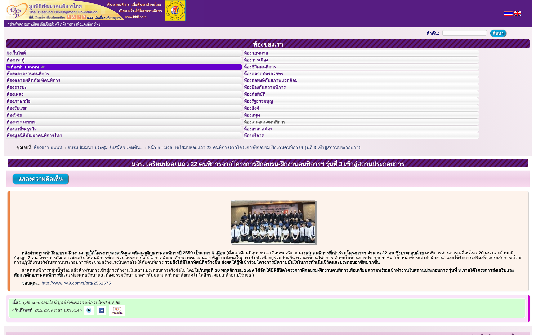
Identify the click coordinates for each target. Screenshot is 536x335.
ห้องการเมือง (259, 64)
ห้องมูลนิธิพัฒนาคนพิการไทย (40, 167)
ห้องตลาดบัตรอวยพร (268, 82)
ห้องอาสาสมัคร (262, 158)
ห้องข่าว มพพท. (30, 73)
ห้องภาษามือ (22, 120)
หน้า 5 (154, 180)
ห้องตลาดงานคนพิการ (33, 82)
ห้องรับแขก (20, 129)
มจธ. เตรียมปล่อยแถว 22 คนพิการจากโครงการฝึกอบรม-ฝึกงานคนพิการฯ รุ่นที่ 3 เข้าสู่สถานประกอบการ (262, 180)
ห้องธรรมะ (20, 101)
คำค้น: (432, 33)
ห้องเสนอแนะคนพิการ (270, 148)
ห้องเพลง (18, 111)
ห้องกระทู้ (18, 64)
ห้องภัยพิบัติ (258, 111)
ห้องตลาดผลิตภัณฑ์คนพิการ (39, 92)
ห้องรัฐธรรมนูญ (262, 120)
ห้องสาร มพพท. (25, 148)
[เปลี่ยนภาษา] (508, 12)
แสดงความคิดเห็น (40, 211)
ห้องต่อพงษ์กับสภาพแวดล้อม (276, 92)
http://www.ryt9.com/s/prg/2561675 (76, 315)
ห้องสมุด (254, 139)
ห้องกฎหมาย (259, 54)
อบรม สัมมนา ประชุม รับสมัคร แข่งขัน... (106, 180)
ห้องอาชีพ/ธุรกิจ (26, 158)
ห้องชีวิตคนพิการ (264, 73)
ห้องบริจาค (257, 167)
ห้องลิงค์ (254, 129)
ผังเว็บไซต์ (19, 54)
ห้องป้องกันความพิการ (270, 101)
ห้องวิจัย (17, 139)
